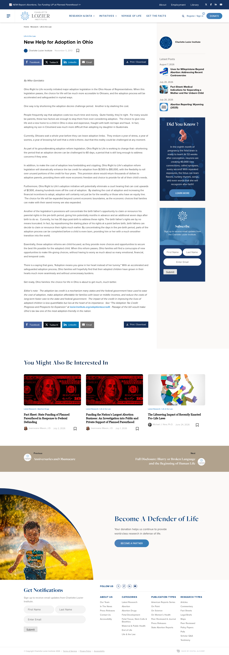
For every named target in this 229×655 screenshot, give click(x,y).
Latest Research (129, 602)
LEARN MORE (182, 193)
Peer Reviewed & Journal (163, 619)
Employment (178, 4)
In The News (106, 606)
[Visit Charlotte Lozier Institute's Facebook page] (211, 5)
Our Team (104, 602)
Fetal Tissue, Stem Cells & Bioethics (134, 620)
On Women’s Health (161, 614)
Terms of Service (70, 651)
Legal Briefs (186, 614)
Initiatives (106, 15)
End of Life (127, 630)
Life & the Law (46, 26)
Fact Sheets (186, 610)
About (163, 4)
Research (34, 26)
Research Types (191, 597)
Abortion (126, 606)
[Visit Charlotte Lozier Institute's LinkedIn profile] (216, 5)
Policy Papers (187, 627)
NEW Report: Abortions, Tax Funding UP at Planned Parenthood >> (44, 4)
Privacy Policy (85, 651)
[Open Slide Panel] (11, 16)
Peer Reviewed (188, 623)
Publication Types (163, 597)
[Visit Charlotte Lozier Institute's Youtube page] (221, 5)
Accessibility (106, 619)
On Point (155, 606)
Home (26, 26)
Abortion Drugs (43, 409)
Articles (184, 602)
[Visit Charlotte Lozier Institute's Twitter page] (206, 5)
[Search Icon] (183, 16)
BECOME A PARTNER (132, 543)
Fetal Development (131, 614)
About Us (106, 597)
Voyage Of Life (131, 15)
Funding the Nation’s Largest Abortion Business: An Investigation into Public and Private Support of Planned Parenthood (112, 418)
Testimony (185, 640)
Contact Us (105, 614)
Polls (183, 631)
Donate (214, 16)
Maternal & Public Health (134, 626)
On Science (156, 610)
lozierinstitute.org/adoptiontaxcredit (90, 307)
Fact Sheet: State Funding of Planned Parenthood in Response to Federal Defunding (46, 418)
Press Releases (107, 610)
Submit (170, 272)
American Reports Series (163, 602)
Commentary (187, 606)
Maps (183, 619)
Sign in (195, 16)
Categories (129, 597)
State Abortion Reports (162, 627)
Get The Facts (156, 15)
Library (195, 4)
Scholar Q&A (187, 636)
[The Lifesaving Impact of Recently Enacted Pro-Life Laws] (176, 389)
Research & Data (80, 15)
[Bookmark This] (77, 50)
